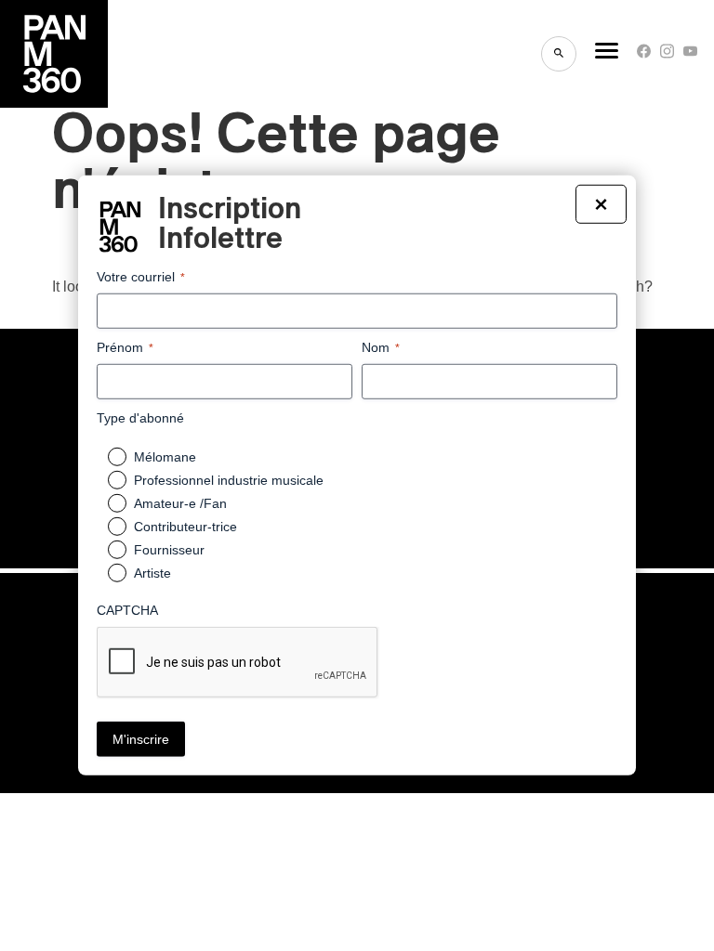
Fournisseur (169, 549)
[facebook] (644, 55)
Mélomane (165, 456)
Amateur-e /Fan (180, 503)
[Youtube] (690, 55)
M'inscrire (140, 739)
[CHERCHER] (558, 54)
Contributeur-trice (185, 526)
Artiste (152, 573)
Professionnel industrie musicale (229, 480)
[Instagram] (667, 55)
